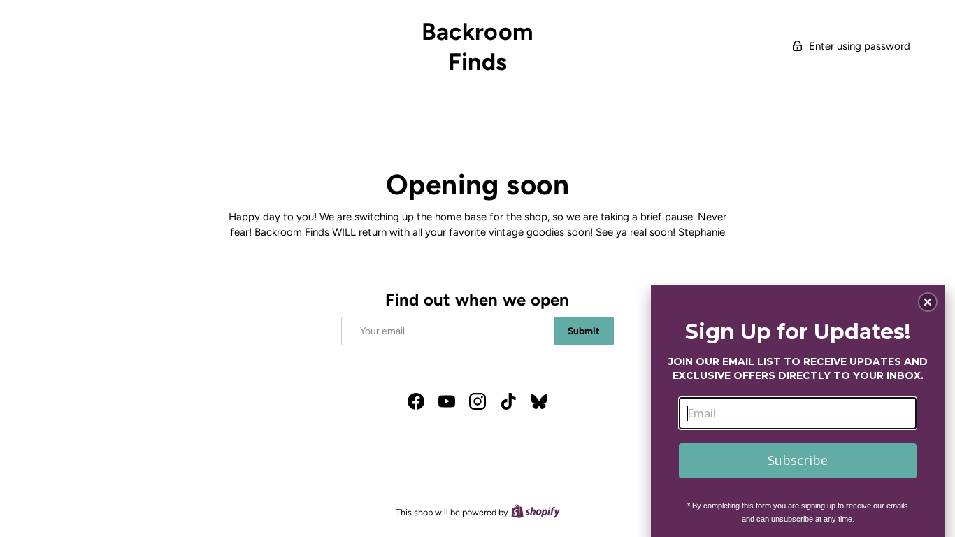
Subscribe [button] (798, 460)
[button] (927, 302)
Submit (584, 330)
